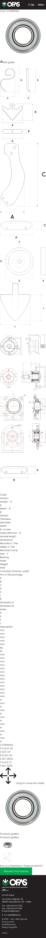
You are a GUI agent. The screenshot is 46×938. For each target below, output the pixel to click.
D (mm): (4, 748)
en (32, 4)
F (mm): (4, 762)
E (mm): (4, 755)
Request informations (16, 871)
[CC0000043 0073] (7, 849)
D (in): (3, 751)
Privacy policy (8, 921)
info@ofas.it (14, 911)
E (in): (3, 758)
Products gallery (9, 837)
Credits (4, 933)
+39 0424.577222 (14, 905)
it (29, 4)
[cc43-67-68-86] (7, 862)
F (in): (3, 765)
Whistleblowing (8, 924)
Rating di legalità (9, 927)
